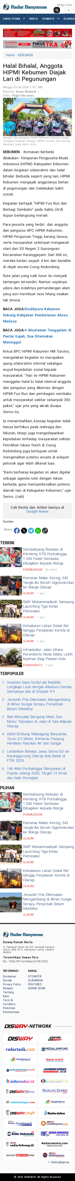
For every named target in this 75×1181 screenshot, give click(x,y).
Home (10, 55)
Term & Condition (9, 1002)
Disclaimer (9, 976)
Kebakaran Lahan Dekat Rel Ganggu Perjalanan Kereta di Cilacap (46, 630)
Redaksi (8, 988)
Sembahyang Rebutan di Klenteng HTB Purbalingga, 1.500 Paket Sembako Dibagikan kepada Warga (45, 556)
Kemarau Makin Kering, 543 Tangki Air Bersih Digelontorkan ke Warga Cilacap (48, 582)
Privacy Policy (12, 984)
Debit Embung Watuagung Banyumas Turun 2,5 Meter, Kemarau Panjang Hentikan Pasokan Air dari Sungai (34, 739)
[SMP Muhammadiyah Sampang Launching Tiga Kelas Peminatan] (11, 609)
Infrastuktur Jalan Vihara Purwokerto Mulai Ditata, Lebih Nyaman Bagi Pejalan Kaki (48, 654)
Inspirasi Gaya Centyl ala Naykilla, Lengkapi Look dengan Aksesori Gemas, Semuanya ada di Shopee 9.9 (37, 687)
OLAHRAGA (35, 980)
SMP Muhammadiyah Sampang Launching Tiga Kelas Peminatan (48, 606)
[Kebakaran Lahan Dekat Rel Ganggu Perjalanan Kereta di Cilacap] (11, 633)
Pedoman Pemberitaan (11, 1010)
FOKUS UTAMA (11, 18)
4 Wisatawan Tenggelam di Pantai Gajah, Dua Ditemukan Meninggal (37, 336)
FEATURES (35, 984)
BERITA (33, 18)
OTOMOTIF (48, 18)
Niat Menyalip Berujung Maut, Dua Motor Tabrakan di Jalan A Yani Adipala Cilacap (36, 722)
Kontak (7, 980)
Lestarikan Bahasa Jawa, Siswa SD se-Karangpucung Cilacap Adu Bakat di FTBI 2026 (36, 756)
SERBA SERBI (36, 988)
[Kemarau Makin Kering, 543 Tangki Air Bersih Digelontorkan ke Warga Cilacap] (11, 586)
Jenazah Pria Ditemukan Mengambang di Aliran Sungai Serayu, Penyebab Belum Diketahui (36, 704)
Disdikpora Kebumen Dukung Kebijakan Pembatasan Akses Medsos (35, 315)
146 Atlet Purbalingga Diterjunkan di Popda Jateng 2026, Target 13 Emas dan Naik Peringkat (34, 773)
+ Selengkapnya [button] (58, 1162)
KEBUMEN (25, 55)
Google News (37, 511)
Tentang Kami (8, 994)
